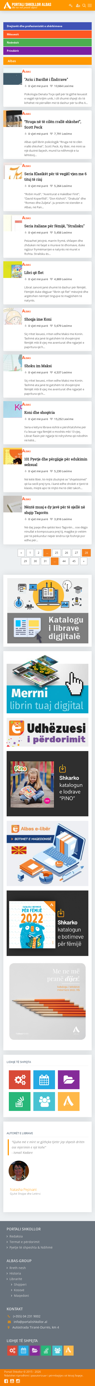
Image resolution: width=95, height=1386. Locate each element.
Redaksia (16, 1236)
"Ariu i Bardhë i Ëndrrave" (46, 79)
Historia (15, 1273)
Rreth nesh (17, 1268)
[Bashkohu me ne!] (44, 1101)
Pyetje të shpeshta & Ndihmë (31, 1247)
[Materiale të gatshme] (19, 1080)
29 (25, 561)
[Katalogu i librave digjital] (68, 1080)
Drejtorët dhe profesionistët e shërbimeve (34, 26)
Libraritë (15, 1279)
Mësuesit (13, 34)
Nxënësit (13, 42)
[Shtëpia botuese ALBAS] (68, 1101)
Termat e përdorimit (24, 1242)
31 (45, 561)
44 (64, 561)
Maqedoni (21, 1295)
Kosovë (18, 1290)
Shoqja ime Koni (37, 319)
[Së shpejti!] (44, 1080)
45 (74, 561)
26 (66, 553)
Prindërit (13, 51)
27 (76, 553)
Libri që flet (34, 272)
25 (56, 553)
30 (35, 561)
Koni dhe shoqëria (39, 412)
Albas (26, 71)
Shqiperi (20, 1284)
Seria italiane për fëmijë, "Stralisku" (54, 226)
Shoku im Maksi (38, 365)
